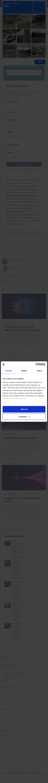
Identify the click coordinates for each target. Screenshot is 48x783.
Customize (23, 417)
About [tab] (39, 371)
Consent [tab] (8, 371)
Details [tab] (24, 371)
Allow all (24, 409)
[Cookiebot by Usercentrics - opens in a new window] (35, 364)
